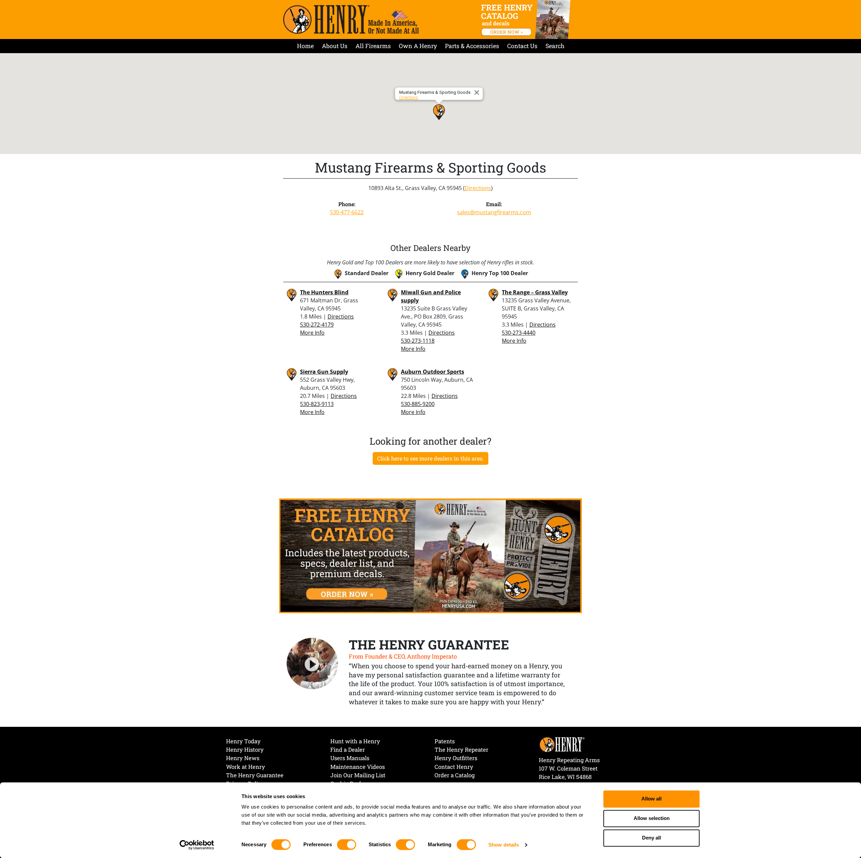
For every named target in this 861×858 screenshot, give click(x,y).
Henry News (242, 758)
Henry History (245, 749)
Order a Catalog (455, 775)
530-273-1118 (418, 340)
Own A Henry (418, 46)
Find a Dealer (347, 749)
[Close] (478, 92)
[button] (438, 112)
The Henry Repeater (461, 749)
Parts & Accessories (472, 46)
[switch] (346, 844)
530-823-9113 (317, 404)
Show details (503, 845)
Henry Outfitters (456, 758)
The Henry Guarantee (255, 775)
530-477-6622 (347, 212)
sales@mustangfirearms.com (494, 212)
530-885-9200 (418, 404)
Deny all (651, 838)
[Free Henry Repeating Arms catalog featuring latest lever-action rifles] (527, 19)
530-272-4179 (317, 324)
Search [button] (555, 46)
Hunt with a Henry (355, 741)
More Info (312, 332)
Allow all (651, 799)
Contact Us (522, 46)
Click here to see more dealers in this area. (430, 458)
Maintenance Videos (357, 767)
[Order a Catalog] (430, 555)
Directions (408, 97)
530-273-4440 (518, 332)
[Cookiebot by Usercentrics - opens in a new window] (196, 845)
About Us (334, 46)
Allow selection (652, 818)
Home (305, 46)
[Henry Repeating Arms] (351, 19)
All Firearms (373, 46)
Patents (445, 741)
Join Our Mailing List (357, 775)
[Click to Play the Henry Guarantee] (312, 664)
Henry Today (243, 741)
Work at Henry (245, 767)
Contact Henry (454, 767)
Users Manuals (349, 758)
